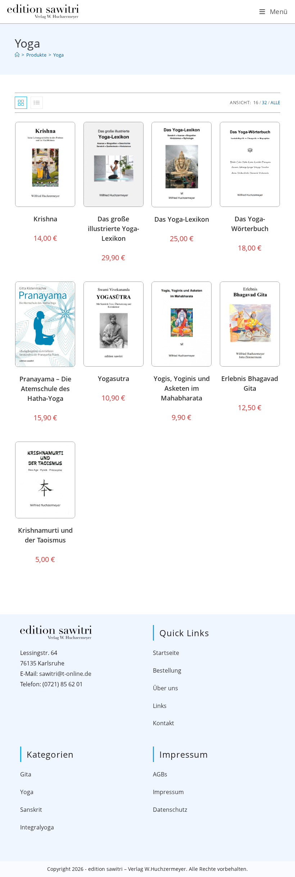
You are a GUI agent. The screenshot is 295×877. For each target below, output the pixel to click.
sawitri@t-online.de (65, 674)
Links (160, 706)
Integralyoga (37, 827)
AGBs (160, 774)
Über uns (165, 688)
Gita (25, 774)
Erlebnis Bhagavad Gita (249, 383)
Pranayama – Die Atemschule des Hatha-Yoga (45, 389)
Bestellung (167, 670)
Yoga (58, 55)
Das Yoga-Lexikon (181, 219)
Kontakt (163, 723)
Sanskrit (31, 810)
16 (255, 102)
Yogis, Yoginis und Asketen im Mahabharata (182, 388)
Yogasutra (113, 378)
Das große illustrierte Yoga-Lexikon (113, 228)
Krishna (45, 218)
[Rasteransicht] (21, 103)
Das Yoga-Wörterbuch (249, 223)
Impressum (168, 792)
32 (264, 102)
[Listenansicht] (37, 103)
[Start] (17, 55)
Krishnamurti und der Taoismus (45, 535)
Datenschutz (170, 810)
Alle (275, 102)
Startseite (166, 653)
